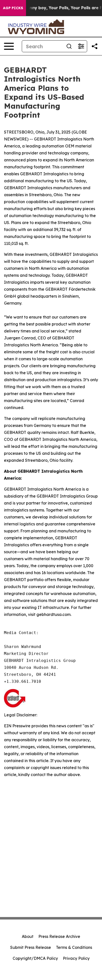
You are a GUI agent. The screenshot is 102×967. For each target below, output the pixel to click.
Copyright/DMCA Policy (35, 958)
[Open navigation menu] (9, 46)
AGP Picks (13, 8)
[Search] (69, 46)
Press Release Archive (59, 936)
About (27, 936)
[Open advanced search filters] (81, 46)
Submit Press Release (30, 947)
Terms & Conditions (74, 947)
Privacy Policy (76, 958)
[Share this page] (94, 46)
